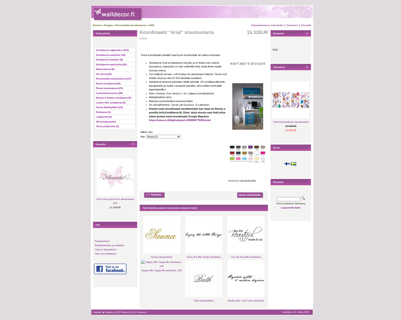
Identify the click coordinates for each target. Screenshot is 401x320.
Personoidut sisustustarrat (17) (113, 78)
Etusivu (97, 25)
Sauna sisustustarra (161, 257)
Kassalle (306, 25)
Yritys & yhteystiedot (105, 249)
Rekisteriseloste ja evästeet (109, 245)
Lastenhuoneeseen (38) (109, 93)
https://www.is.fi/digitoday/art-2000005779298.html (180, 120)
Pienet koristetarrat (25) (109, 88)
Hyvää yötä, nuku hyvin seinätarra (246, 300)
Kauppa (108, 25)
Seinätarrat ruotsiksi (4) (109, 59)
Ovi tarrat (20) (104, 74)
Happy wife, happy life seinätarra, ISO (161, 270)
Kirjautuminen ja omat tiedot (267, 25)
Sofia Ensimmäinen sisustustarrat (291, 122)
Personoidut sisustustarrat (131, 25)
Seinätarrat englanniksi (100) (112, 50)
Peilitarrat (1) (103, 112)
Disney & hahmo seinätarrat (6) (113, 97)
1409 (151, 25)
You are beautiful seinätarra (246, 257)
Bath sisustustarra (203, 300)
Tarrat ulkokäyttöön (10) (109, 107)
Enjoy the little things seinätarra (204, 257)
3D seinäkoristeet (106, 121)
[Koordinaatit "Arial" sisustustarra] (247, 81)
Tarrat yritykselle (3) (107, 126)
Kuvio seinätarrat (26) (108, 83)
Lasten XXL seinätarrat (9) (111, 102)
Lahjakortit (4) (104, 116)
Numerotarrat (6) (105, 69)
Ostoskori (292, 25)
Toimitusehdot (102, 241)
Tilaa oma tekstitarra (105, 253)
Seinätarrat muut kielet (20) (111, 64)
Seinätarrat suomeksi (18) (110, 55)
